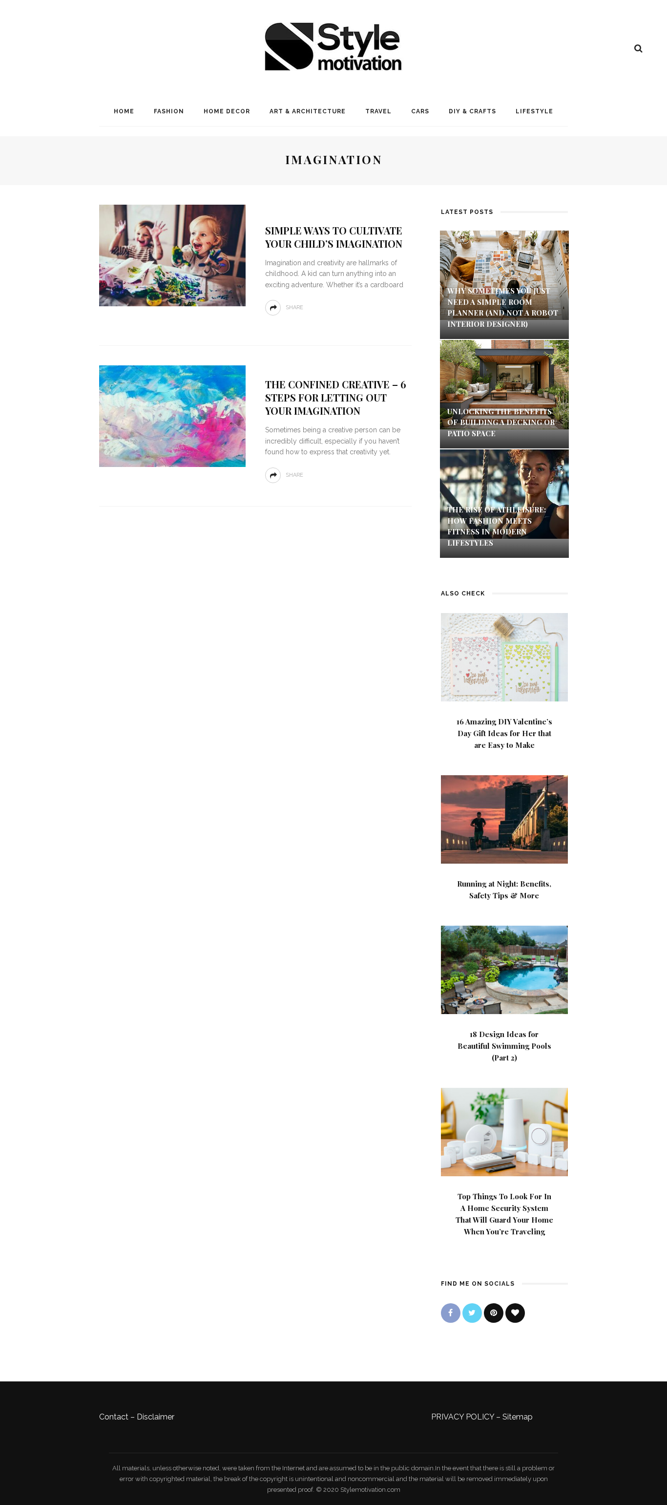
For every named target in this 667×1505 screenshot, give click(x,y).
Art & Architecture (308, 111)
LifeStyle (534, 111)
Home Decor (227, 111)
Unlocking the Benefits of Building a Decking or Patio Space (501, 422)
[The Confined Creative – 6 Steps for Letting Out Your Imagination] (172, 415)
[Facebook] (450, 1313)
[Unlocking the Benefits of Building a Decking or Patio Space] (504, 383)
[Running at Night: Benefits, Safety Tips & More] (504, 818)
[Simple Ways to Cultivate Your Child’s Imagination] (172, 254)
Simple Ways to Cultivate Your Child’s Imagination (333, 237)
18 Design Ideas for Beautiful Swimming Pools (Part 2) (504, 1045)
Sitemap (517, 1416)
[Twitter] (472, 1313)
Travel (378, 111)
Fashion (169, 111)
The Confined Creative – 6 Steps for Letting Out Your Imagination (335, 397)
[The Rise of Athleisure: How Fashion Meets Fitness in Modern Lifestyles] (504, 493)
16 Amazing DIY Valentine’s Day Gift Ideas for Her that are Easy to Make (504, 733)
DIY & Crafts (472, 111)
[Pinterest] (493, 1313)
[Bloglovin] (515, 1313)
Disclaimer (155, 1416)
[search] (638, 48)
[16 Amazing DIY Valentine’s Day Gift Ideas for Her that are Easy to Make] (504, 656)
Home (124, 111)
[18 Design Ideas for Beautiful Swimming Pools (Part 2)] (504, 969)
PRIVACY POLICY (462, 1416)
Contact (113, 1416)
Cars (420, 111)
